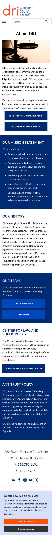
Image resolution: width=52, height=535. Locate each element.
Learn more (10, 513)
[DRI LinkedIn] (13, 479)
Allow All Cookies (26, 521)
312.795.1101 (28, 464)
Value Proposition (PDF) (26, 126)
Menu (4, 21)
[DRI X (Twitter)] (36, 479)
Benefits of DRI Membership (26, 115)
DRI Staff (23, 314)
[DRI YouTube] (30, 479)
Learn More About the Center (24, 368)
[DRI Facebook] (19, 479)
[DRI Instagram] (25, 479)
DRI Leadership (24, 303)
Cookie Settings (26, 529)
